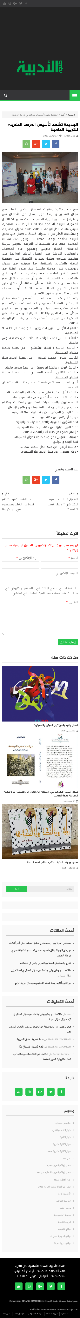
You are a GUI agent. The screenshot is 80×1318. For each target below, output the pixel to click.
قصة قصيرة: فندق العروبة (30, 1039)
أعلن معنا (66, 1158)
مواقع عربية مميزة (62, 1243)
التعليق (72, 602)
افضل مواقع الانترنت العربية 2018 (54, 1186)
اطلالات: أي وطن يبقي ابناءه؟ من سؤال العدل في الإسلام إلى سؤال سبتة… (41, 973)
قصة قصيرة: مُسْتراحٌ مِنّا (31, 1046)
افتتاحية (64, 1313)
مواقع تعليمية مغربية (60, 1236)
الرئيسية (72, 114)
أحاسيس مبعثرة (63, 1123)
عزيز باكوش (65, 1026)
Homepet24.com (48, 1309)
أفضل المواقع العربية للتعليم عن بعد (54, 1172)
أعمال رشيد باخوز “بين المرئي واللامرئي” (56, 725)
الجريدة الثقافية (63, 1201)
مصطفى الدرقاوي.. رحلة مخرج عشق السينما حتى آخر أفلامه (40, 943)
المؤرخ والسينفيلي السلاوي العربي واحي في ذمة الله (45, 963)
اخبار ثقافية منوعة (62, 1180)
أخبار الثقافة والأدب (61, 1130)
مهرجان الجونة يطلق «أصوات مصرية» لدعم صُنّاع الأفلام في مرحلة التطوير (41, 953)
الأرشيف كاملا (64, 1193)
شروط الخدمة (64, 1222)
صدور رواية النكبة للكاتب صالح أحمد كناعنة (51, 862)
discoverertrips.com (68, 1309)
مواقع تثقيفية (64, 1229)
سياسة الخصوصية (62, 1215)
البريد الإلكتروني (27, 558)
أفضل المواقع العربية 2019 (59, 1165)
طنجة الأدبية (69, 135)
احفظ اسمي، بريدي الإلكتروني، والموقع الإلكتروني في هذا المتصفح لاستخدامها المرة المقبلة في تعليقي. (41, 591)
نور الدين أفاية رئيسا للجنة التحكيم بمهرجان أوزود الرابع (43, 983)
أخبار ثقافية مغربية (62, 1144)
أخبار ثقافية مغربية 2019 (59, 1151)
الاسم (73, 558)
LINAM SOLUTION (31, 1301)
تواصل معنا (65, 1208)
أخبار (63, 114)
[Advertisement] (40, 34)
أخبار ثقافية (65, 1137)
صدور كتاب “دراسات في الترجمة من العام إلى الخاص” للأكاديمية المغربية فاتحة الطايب (40, 793)
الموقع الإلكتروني (67, 573)
